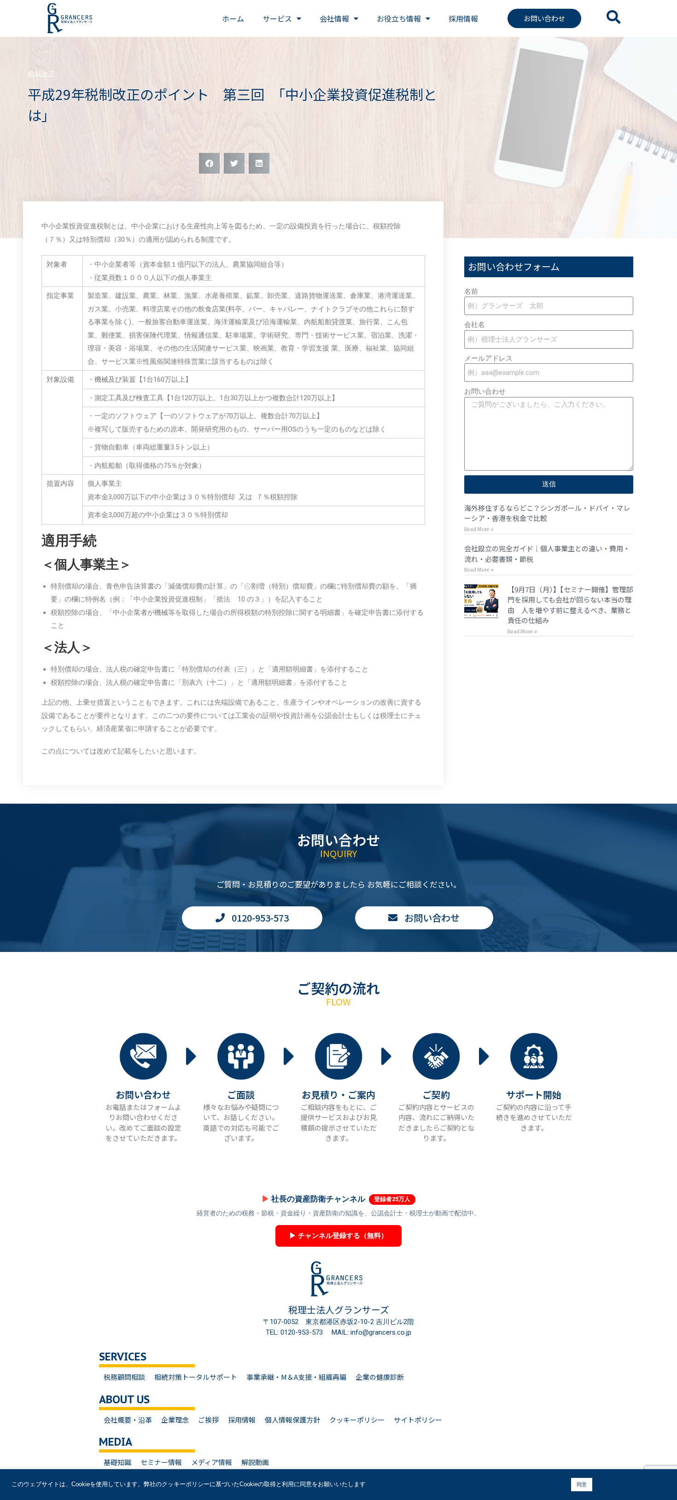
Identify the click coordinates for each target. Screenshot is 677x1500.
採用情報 (463, 18)
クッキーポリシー (357, 1419)
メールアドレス (488, 358)
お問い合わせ (485, 391)
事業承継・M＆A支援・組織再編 (296, 1377)
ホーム (233, 18)
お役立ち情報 (399, 18)
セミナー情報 (161, 1462)
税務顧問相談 (124, 1377)
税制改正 (41, 74)
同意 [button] (582, 1484)
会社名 (474, 325)
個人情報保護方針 (292, 1419)
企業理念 (175, 1419)
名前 (471, 291)
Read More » (479, 529)
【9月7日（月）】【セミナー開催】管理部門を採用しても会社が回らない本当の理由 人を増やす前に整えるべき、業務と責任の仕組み (570, 604)
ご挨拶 (208, 1419)
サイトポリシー (418, 1419)
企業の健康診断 (380, 1377)
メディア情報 (211, 1462)
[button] (209, 163)
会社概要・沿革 (128, 1419)
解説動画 (255, 1462)
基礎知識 (117, 1462)
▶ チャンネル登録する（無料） (338, 1236)
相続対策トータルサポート (195, 1377)
